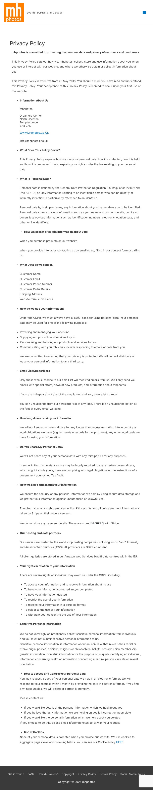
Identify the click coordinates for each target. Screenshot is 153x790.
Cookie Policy (108, 774)
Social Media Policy (132, 774)
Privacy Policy (87, 774)
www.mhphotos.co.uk (34, 132)
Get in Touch (16, 774)
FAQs (31, 774)
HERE (119, 742)
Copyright (68, 774)
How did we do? (48, 774)
